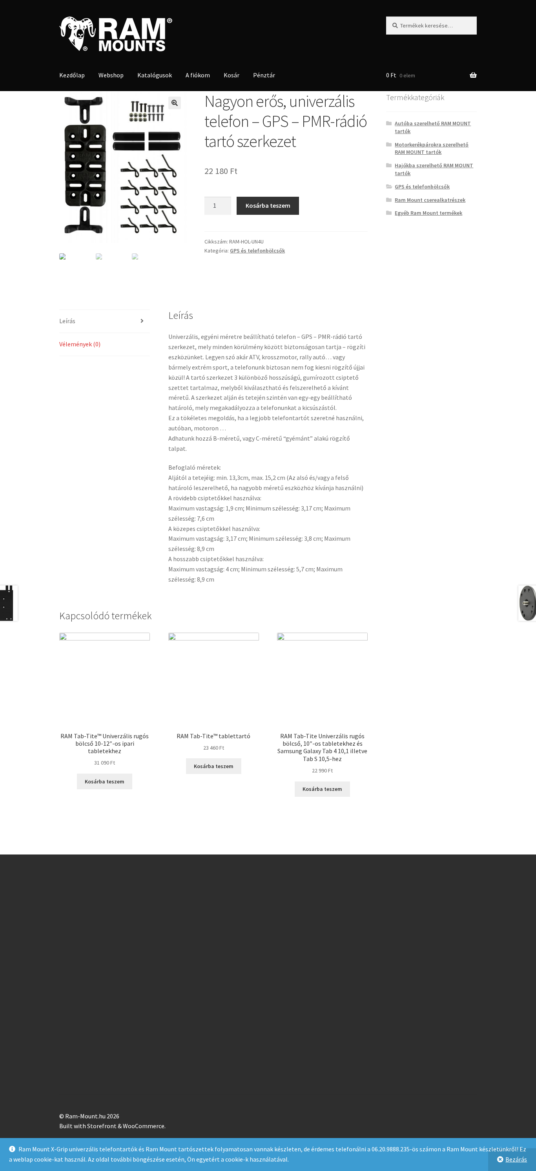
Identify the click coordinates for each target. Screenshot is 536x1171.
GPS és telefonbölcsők (257, 250)
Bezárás (516, 1159)
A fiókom (198, 75)
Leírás (67, 321)
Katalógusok (154, 75)
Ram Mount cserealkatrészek (430, 199)
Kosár (231, 75)
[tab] (104, 321)
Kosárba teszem (268, 205)
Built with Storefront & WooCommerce (111, 1126)
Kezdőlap (72, 75)
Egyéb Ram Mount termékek (428, 212)
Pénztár (264, 75)
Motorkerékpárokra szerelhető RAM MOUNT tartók (432, 148)
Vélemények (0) (79, 344)
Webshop (111, 75)
